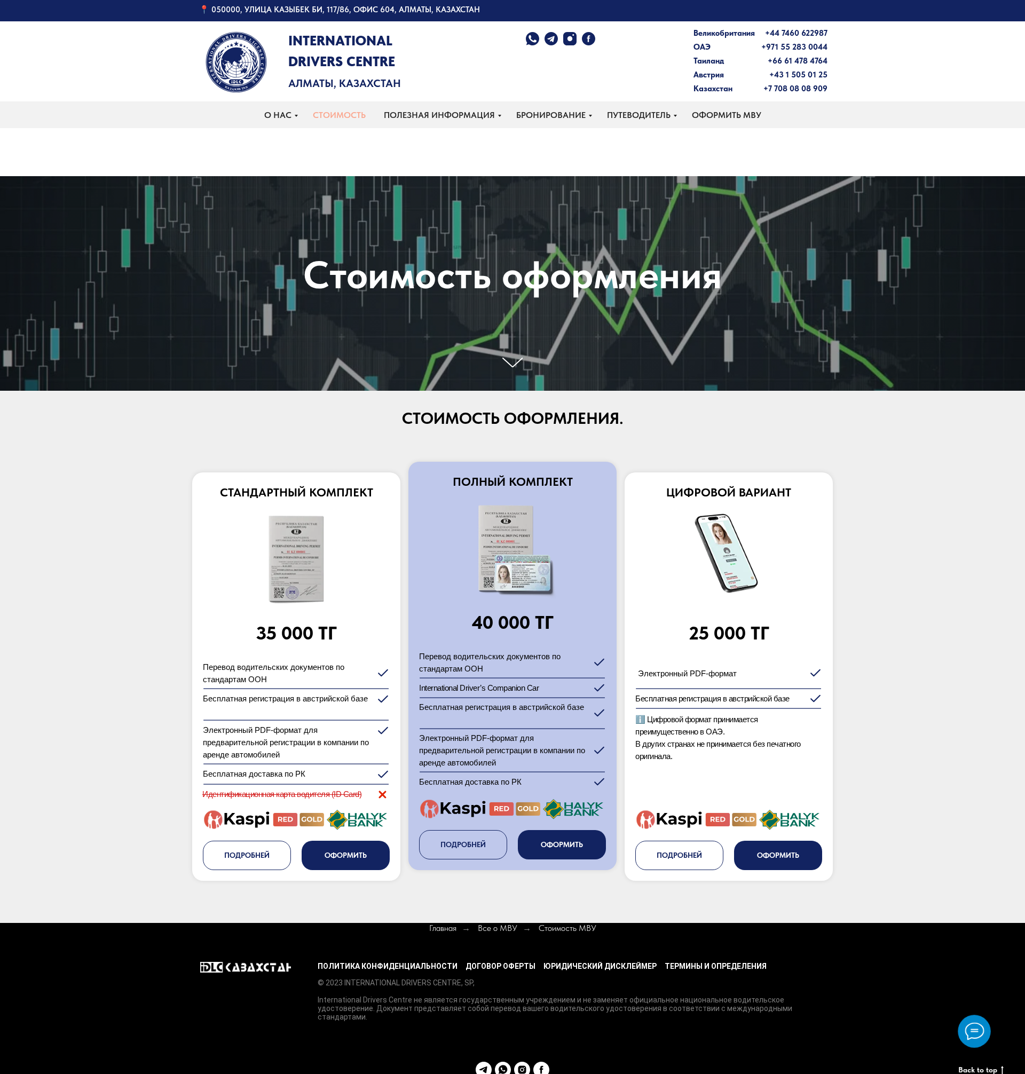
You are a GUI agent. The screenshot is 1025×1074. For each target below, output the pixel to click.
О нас (277, 115)
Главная (442, 928)
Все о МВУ (497, 928)
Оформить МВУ (726, 115)
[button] (463, 844)
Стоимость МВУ (567, 928)
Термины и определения (716, 966)
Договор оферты (500, 966)
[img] (236, 62)
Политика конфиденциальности (388, 966)
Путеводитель (639, 115)
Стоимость (339, 115)
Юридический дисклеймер (600, 966)
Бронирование (551, 115)
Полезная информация (439, 115)
